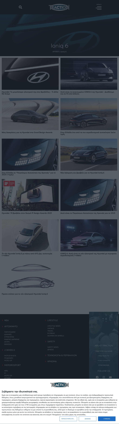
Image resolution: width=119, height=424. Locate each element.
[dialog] (59, 401)
